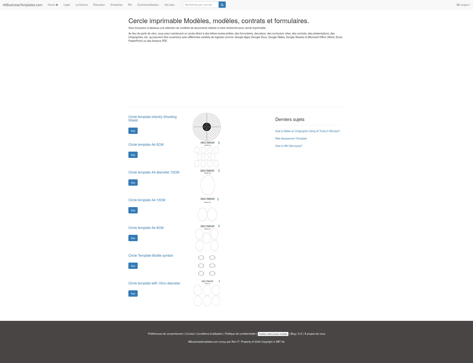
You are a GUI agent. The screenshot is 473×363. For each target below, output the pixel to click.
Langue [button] (463, 4)
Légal (67, 4)
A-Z (300, 333)
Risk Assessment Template (291, 138)
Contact (190, 333)
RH (130, 4)
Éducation (99, 4)
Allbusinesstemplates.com (203, 341)
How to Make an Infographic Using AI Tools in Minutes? (307, 131)
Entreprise (116, 4)
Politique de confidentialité (240, 333)
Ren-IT (235, 341)
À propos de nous (314, 333)
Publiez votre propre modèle (273, 333)
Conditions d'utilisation (210, 333)
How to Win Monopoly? (288, 146)
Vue (133, 131)
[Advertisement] (236, 78)
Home (52, 4)
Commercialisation (148, 4)
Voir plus (169, 4)
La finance (82, 4)
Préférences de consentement (165, 333)
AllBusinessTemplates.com (22, 4)
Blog (293, 333)
